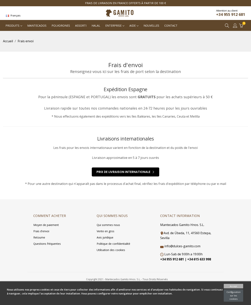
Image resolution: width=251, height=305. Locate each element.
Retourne (39, 237)
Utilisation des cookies (111, 250)
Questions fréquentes (47, 244)
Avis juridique (105, 237)
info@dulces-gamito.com (182, 246)
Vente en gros (105, 231)
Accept (233, 286)
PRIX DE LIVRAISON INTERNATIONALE (123, 172)
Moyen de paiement (46, 225)
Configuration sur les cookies (233, 295)
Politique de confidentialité (113, 244)
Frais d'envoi (41, 231)
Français (15, 15)
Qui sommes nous (108, 225)
